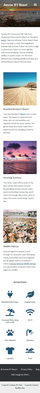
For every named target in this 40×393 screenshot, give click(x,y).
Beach (22, 114)
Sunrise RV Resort (15, 5)
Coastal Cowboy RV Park (12, 385)
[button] (35, 4)
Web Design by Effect (20, 375)
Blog (37, 369)
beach (3, 40)
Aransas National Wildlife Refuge (22, 264)
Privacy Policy (26, 369)
